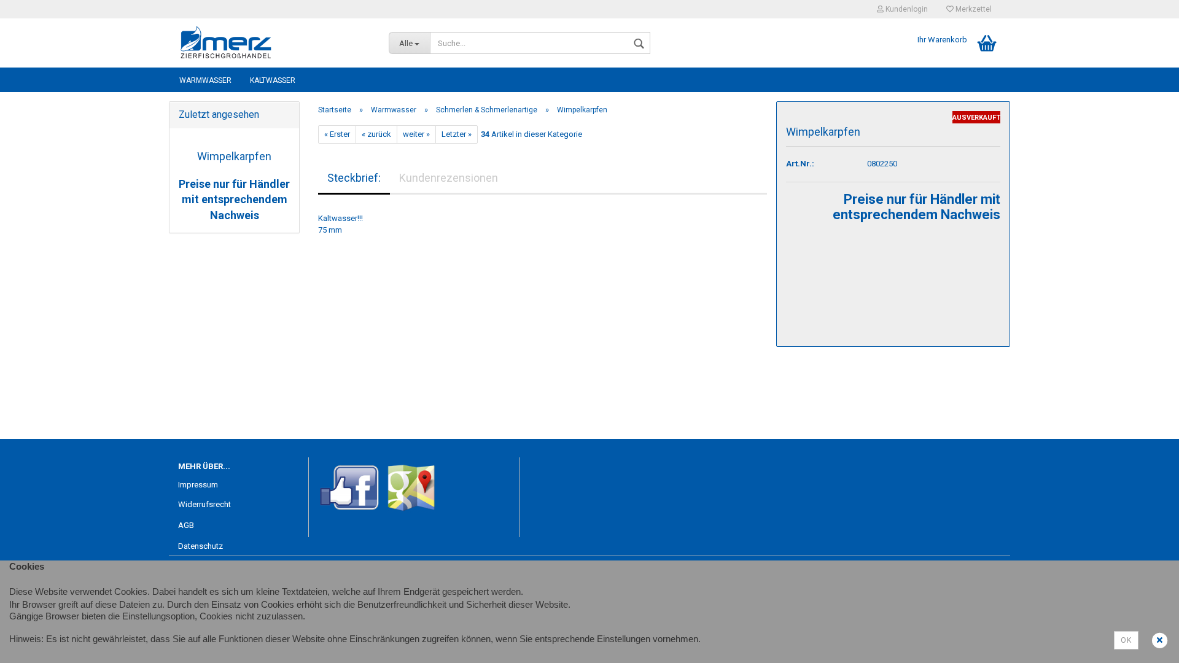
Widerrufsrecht (204, 504)
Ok (1126, 640)
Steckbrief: (354, 177)
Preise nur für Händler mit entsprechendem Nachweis (234, 199)
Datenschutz (200, 546)
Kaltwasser (272, 80)
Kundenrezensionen (448, 177)
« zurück (376, 134)
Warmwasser (205, 80)
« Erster (337, 134)
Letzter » (457, 134)
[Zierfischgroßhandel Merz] (274, 43)
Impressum (198, 484)
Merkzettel (973, 9)
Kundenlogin (906, 9)
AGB (186, 525)
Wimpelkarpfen (234, 156)
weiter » (416, 134)
